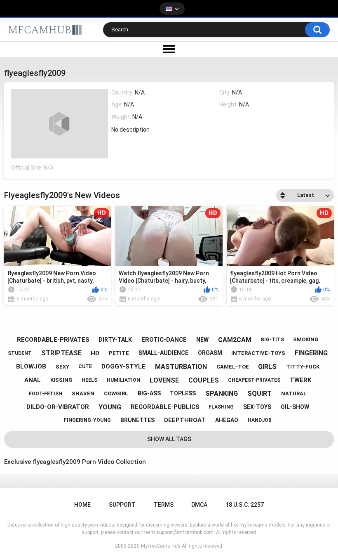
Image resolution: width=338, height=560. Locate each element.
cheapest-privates (254, 380)
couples (203, 380)
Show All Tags (169, 439)
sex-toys (257, 407)
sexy (62, 367)
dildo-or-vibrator (57, 407)
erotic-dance (164, 339)
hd (95, 353)
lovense (164, 380)
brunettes (137, 420)
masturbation (181, 367)
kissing (61, 380)
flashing (221, 407)
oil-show (295, 407)
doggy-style (123, 366)
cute (85, 366)
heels (89, 380)
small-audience (163, 353)
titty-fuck (302, 367)
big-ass (149, 393)
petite (119, 353)
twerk (300, 380)
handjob (260, 420)
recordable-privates (53, 339)
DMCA (199, 504)
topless (183, 393)
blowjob (31, 366)
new (202, 339)
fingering (311, 353)
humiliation (123, 380)
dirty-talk (115, 339)
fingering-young (87, 420)
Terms (164, 504)
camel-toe (232, 367)
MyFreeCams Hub (160, 546)
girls (267, 367)
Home (82, 504)
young (110, 407)
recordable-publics (165, 407)
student (20, 353)
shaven (83, 393)
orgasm (210, 353)
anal (32, 380)
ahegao (226, 420)
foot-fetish (45, 394)
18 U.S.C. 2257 (244, 504)
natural (294, 393)
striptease (61, 353)
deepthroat (185, 420)
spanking (221, 393)
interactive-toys (258, 353)
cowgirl (116, 393)
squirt (259, 393)
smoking (306, 339)
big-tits (272, 340)
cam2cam (234, 340)
